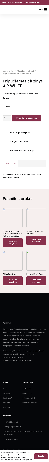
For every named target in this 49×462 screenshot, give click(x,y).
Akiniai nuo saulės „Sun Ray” (34, 232)
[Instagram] (9, 369)
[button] (27, 9)
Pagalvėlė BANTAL (34, 274)
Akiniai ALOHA (9, 274)
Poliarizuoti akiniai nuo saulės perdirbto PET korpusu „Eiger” (12, 233)
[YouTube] (20, 369)
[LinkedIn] (14, 369)
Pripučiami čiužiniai (25, 71)
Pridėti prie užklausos (26, 118)
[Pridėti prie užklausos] (33, 9)
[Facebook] (4, 369)
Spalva (6, 98)
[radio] (8, 106)
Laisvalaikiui (8, 71)
